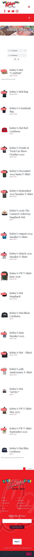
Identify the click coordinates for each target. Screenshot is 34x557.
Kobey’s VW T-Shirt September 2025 (20, 430)
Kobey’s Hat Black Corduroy (20, 314)
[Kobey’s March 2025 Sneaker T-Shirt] (4, 252)
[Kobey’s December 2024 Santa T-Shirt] (4, 170)
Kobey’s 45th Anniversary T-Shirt (21, 370)
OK (29, 554)
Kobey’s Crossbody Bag (20, 109)
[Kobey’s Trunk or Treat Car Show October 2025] (4, 147)
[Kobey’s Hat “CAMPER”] (4, 69)
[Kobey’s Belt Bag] (4, 91)
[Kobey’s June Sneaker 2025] (4, 332)
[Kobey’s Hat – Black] (4, 351)
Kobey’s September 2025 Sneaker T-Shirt (21, 192)
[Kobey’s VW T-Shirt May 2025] (4, 407)
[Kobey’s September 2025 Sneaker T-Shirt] (4, 190)
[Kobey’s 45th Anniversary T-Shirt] (4, 368)
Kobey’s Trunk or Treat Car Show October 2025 (19, 151)
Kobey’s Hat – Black (21, 352)
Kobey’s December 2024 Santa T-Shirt (20, 172)
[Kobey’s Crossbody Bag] (4, 107)
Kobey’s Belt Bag (19, 91)
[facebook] (4, 11)
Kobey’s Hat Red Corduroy (19, 129)
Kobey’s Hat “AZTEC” (16, 390)
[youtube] (13, 11)
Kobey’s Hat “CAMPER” (16, 71)
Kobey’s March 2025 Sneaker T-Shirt (21, 255)
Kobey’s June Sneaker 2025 (17, 334)
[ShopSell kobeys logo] (10, 1)
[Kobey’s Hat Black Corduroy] (4, 312)
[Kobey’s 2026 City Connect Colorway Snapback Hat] (4, 209)
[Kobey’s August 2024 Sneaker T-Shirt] (4, 233)
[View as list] (18, 59)
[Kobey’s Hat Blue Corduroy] (4, 447)
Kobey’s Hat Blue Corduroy (19, 449)
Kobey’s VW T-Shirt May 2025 (20, 410)
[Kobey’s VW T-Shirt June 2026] (4, 272)
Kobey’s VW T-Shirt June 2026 (20, 274)
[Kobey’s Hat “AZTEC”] (4, 388)
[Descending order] (25, 50)
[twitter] (9, 11)
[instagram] (17, 11)
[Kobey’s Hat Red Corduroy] (4, 127)
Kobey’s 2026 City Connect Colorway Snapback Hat (20, 214)
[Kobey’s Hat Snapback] (4, 292)
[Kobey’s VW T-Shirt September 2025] (4, 427)
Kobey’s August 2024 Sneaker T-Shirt (21, 235)
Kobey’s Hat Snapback (16, 294)
